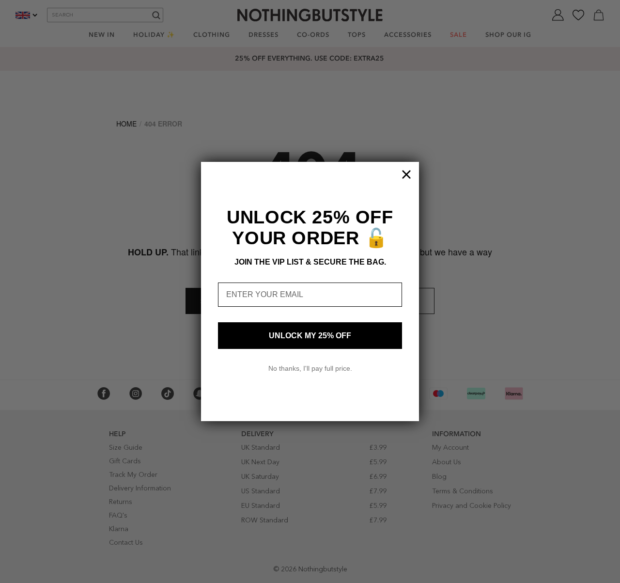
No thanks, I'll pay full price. (310, 368)
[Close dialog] (406, 174)
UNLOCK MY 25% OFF (310, 335)
